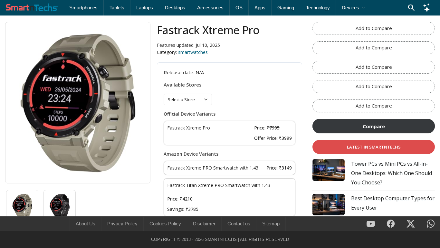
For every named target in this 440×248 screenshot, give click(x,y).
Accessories (210, 7)
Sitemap (271, 223)
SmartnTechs (221, 239)
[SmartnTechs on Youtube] (371, 224)
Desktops (175, 7)
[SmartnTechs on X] (411, 224)
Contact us (238, 223)
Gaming (285, 7)
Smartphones (83, 7)
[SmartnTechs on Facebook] (391, 224)
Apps (259, 7)
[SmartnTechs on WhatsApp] (430, 224)
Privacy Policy (122, 223)
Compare (374, 126)
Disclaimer (204, 223)
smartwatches (193, 52)
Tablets (117, 7)
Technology (318, 7)
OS (239, 7)
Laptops (144, 7)
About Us (85, 223)
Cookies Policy (165, 223)
